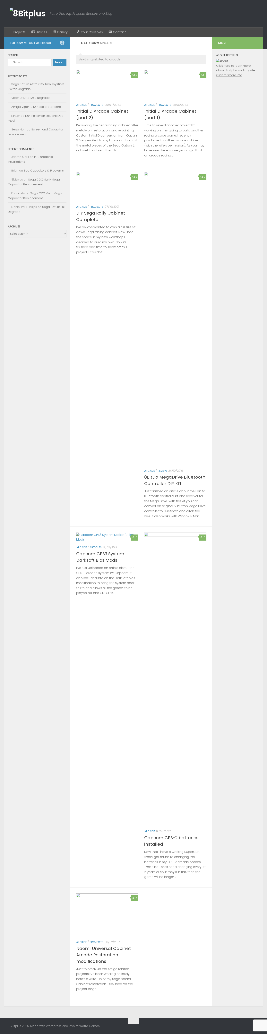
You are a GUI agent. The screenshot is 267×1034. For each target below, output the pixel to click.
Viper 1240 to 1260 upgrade (30, 98)
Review (162, 471)
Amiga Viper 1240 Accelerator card (36, 107)
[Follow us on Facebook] (62, 42)
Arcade (81, 105)
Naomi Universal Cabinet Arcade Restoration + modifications (103, 954)
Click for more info (229, 75)
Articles (96, 547)
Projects (96, 105)
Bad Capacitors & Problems (44, 170)
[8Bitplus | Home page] (28, 14)
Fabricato (18, 193)
